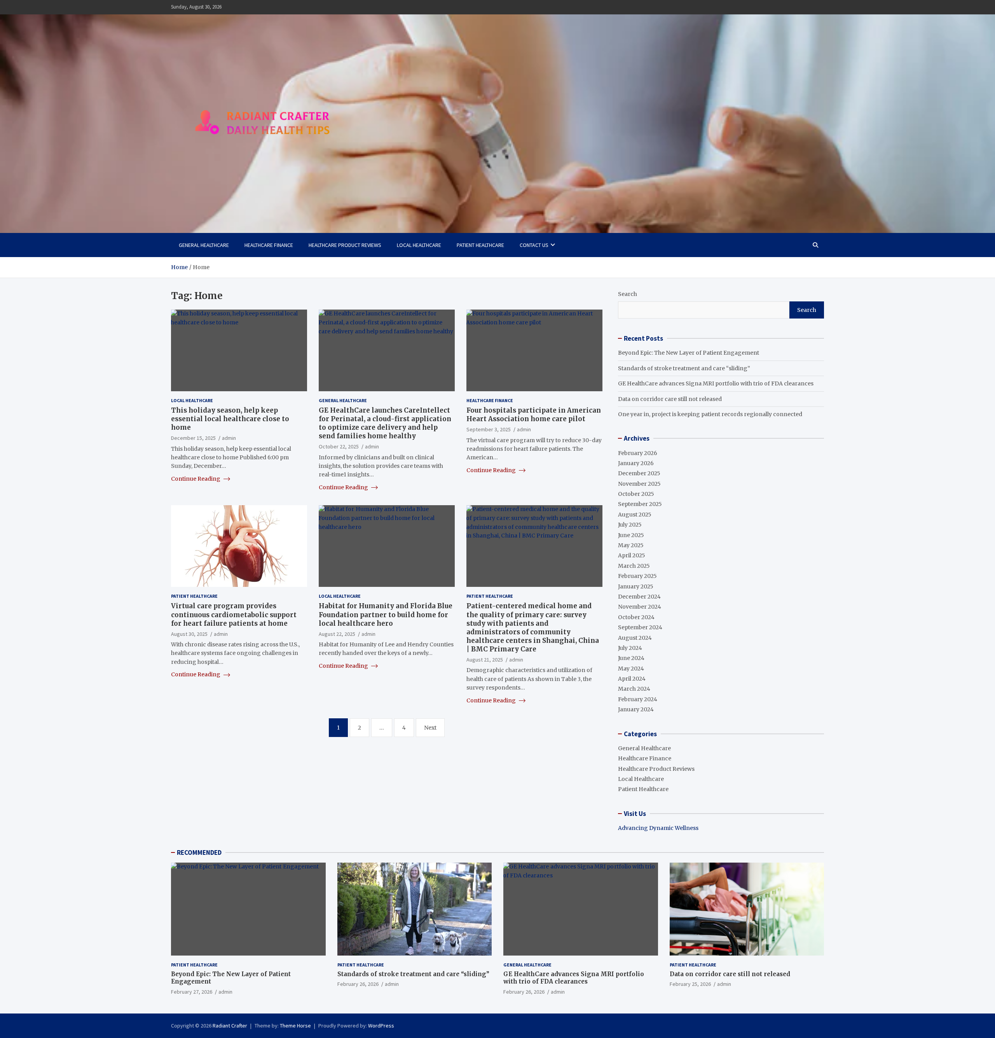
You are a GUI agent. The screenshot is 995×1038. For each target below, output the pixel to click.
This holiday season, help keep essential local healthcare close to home (230, 419)
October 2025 (636, 493)
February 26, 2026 (358, 983)
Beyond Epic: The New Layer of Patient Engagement (688, 352)
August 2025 (634, 514)
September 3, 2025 (488, 429)
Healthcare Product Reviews (345, 245)
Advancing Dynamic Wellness (658, 827)
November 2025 (639, 483)
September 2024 (640, 627)
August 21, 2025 (484, 659)
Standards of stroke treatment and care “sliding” (684, 368)
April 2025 (631, 555)
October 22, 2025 (339, 446)
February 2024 (637, 699)
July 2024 (630, 647)
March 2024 (634, 688)
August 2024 (635, 637)
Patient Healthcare (480, 245)
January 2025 (635, 586)
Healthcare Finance (268, 245)
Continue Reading (196, 478)
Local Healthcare (419, 245)
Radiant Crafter (230, 1025)
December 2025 (639, 473)
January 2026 (636, 463)
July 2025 (630, 524)
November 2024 (639, 606)
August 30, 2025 (189, 633)
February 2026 (637, 453)
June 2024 (631, 658)
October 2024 (636, 617)
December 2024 (639, 596)
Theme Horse (295, 1025)
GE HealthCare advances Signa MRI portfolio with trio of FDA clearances (715, 383)
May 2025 (631, 545)
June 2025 (631, 535)
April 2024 (632, 678)
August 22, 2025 (337, 633)
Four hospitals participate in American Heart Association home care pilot (533, 414)
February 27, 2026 (191, 991)
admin (229, 437)
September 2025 (640, 504)
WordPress (381, 1025)
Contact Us (534, 245)
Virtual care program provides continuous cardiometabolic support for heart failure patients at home (234, 614)
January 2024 (636, 709)
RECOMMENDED (199, 852)
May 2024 (631, 668)
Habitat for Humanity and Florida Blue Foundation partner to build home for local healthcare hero (385, 614)
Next (430, 727)
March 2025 (634, 565)
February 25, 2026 (690, 983)
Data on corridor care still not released (670, 399)
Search (627, 294)
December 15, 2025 (193, 437)
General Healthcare (204, 245)
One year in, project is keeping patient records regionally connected (710, 414)
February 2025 (637, 575)
